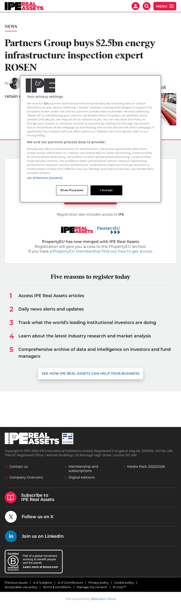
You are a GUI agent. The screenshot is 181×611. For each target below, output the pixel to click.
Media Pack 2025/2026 (146, 466)
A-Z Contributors (70, 582)
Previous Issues (16, 582)
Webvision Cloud (103, 599)
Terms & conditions (57, 587)
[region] (90, 139)
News (11, 26)
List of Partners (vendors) (44, 178)
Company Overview (26, 477)
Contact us (18, 466)
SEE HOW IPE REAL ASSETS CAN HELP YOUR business (91, 373)
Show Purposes (71, 190)
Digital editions (82, 477)
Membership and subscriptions (83, 468)
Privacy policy (98, 582)
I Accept (106, 190)
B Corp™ (119, 587)
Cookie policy (124, 582)
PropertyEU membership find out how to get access (102, 251)
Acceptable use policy (21, 587)
